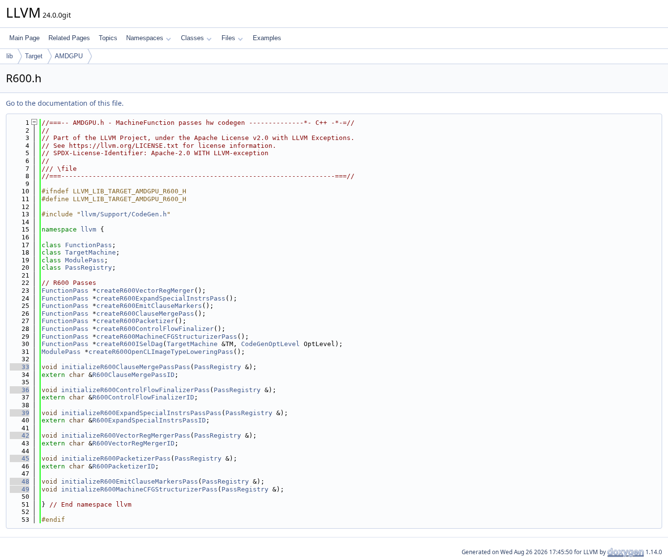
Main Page (24, 38)
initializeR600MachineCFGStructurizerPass (139, 489)
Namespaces (144, 38)
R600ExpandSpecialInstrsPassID (149, 420)
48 (19, 481)
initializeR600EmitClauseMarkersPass (129, 481)
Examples (267, 38)
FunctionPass (88, 245)
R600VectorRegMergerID (133, 443)
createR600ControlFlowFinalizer (155, 328)
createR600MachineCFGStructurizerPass (166, 336)
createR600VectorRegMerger (145, 290)
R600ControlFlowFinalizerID (143, 397)
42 (19, 435)
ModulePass (84, 260)
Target (34, 56)
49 (19, 489)
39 (19, 413)
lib (9, 56)
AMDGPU (69, 56)
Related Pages (69, 38)
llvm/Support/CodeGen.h (124, 214)
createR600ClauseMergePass (145, 313)
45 (19, 458)
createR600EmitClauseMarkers (149, 305)
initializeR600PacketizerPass (116, 458)
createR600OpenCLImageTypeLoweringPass (161, 351)
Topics (108, 38)
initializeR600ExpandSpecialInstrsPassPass (141, 413)
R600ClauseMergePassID (133, 374)
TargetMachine (90, 252)
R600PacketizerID (123, 466)
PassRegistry (88, 267)
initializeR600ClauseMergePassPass (125, 367)
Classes (192, 38)
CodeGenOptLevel (270, 344)
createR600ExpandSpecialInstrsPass (160, 298)
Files (228, 38)
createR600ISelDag (129, 344)
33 (19, 367)
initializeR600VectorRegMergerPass (125, 435)
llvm (88, 229)
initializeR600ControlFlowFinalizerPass (135, 390)
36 (19, 390)
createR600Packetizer (135, 321)
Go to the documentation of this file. (65, 103)
